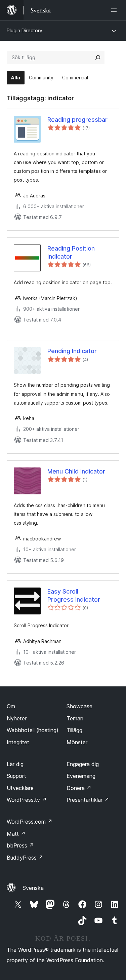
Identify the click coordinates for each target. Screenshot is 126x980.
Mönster (77, 742)
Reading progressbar (77, 119)
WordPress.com (29, 821)
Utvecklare (20, 788)
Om (11, 706)
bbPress (20, 845)
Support (16, 775)
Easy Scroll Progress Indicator (73, 595)
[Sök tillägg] (97, 57)
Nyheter (17, 718)
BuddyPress (25, 857)
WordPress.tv (27, 799)
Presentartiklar (88, 799)
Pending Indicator (72, 350)
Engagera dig (83, 764)
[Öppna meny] (115, 10)
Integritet (18, 742)
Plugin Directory (24, 30)
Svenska (33, 887)
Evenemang (81, 775)
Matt (16, 833)
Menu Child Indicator (76, 471)
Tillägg (74, 730)
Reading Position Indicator (71, 252)
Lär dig (15, 764)
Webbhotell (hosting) (32, 730)
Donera (79, 788)
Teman (75, 718)
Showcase (79, 706)
